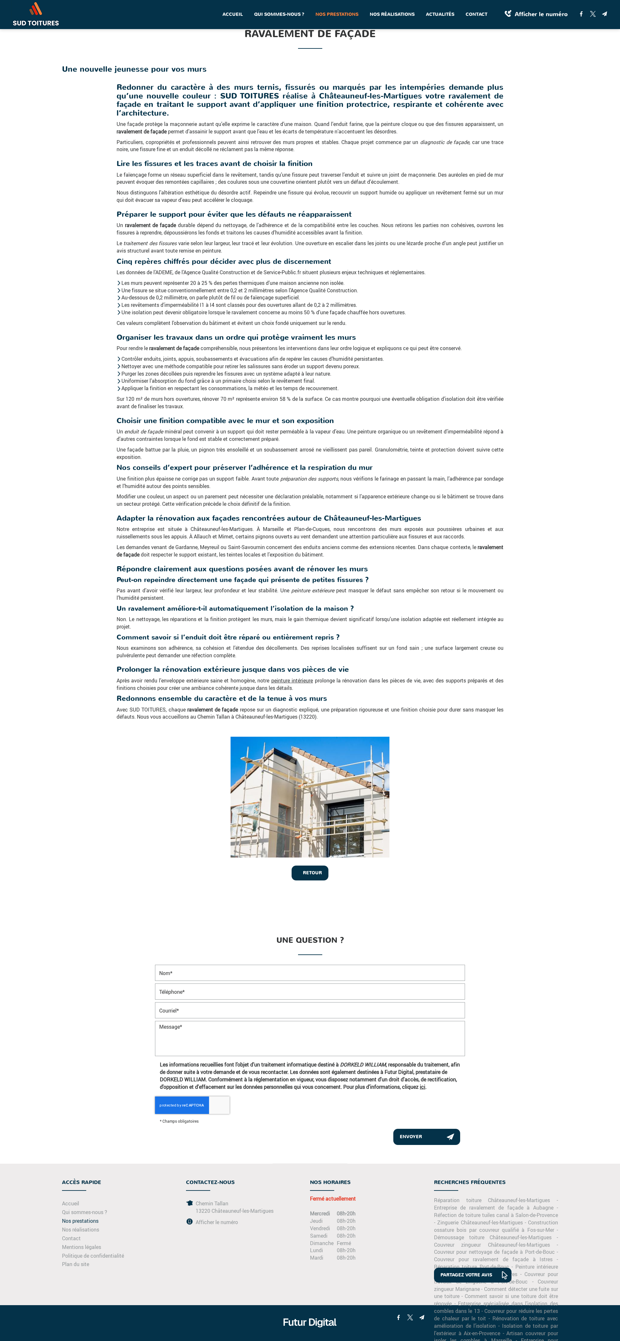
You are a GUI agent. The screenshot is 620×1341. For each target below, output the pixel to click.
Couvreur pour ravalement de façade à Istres (493, 1259)
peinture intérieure (292, 680)
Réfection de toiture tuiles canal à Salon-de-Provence (496, 1214)
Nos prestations (336, 14)
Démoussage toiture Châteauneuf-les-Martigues (493, 1237)
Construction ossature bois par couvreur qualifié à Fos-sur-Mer (496, 1226)
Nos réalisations (392, 14)
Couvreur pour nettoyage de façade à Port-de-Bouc (494, 1251)
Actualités (440, 14)
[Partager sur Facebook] (581, 14)
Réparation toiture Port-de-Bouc (471, 1266)
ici (422, 1086)
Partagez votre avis (466, 1275)
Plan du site (75, 1264)
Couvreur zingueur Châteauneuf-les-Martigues (492, 1244)
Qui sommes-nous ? (279, 14)
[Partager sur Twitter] (593, 14)
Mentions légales (81, 1246)
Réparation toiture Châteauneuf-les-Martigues (492, 1200)
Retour (312, 873)
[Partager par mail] (604, 14)
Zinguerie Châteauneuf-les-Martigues (479, 1222)
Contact (476, 14)
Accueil (232, 14)
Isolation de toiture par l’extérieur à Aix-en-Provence (496, 1329)
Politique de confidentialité (93, 1255)
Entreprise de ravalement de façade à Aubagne (493, 1207)
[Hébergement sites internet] (310, 1333)
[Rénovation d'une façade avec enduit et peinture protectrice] (310, 797)
